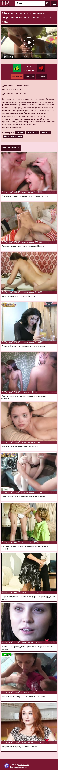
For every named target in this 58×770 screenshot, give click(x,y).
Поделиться (41, 76)
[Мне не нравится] (41, 68)
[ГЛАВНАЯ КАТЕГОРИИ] (54, 3)
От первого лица (13, 136)
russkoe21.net (23, 765)
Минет (20, 133)
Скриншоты (29, 76)
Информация (17, 76)
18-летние (32, 133)
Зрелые (45, 133)
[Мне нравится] (17, 68)
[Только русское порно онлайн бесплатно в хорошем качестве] (4, 3)
